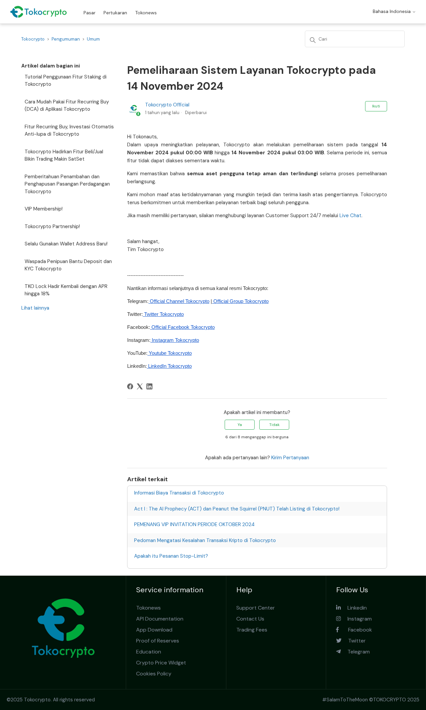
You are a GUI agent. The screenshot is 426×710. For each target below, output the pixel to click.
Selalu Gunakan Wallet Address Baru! (66, 243)
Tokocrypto (33, 39)
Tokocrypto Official (167, 104)
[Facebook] (130, 386)
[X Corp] (140, 386)
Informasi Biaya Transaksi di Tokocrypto (179, 493)
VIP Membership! (44, 209)
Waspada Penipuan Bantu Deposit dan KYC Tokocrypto (68, 265)
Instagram (356, 618)
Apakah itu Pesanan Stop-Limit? (171, 556)
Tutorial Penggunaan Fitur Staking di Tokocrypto (65, 80)
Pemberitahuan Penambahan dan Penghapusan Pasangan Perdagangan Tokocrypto (67, 184)
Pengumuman (66, 39)
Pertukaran (115, 13)
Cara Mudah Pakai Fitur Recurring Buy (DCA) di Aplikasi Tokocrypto (67, 105)
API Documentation (159, 618)
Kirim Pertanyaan (290, 457)
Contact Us (250, 618)
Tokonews (146, 13)
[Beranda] (38, 12)
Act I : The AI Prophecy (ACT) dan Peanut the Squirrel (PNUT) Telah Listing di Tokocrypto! (236, 508)
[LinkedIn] (149, 386)
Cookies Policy (153, 673)
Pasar (90, 13)
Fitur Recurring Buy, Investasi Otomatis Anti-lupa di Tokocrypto (69, 130)
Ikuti (376, 106)
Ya (240, 424)
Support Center (255, 607)
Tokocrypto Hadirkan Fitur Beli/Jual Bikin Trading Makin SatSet (64, 155)
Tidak (274, 424)
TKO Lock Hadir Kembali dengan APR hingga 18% (66, 290)
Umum (93, 39)
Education (148, 651)
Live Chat (350, 215)
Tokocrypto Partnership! (52, 226)
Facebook (355, 629)
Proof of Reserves (157, 640)
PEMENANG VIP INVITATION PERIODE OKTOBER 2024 (194, 524)
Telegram (355, 651)
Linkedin (354, 607)
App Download (154, 629)
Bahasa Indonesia (392, 11)
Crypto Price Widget (161, 662)
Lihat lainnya (35, 308)
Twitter (353, 640)
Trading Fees (251, 629)
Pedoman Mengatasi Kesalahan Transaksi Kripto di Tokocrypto (205, 540)
